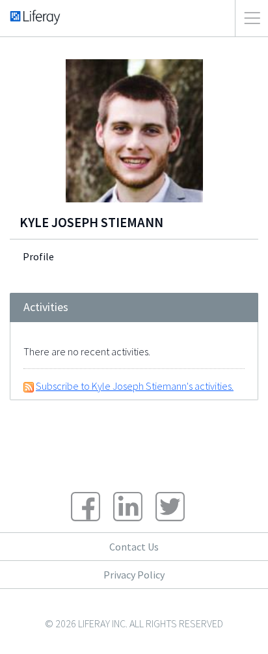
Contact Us (134, 546)
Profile (38, 256)
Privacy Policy (134, 574)
